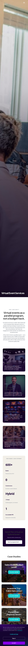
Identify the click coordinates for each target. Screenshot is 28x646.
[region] (14, 635)
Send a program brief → (14, 542)
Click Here (14, 572)
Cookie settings (14, 634)
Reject (14, 638)
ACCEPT (14, 643)
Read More (20, 630)
